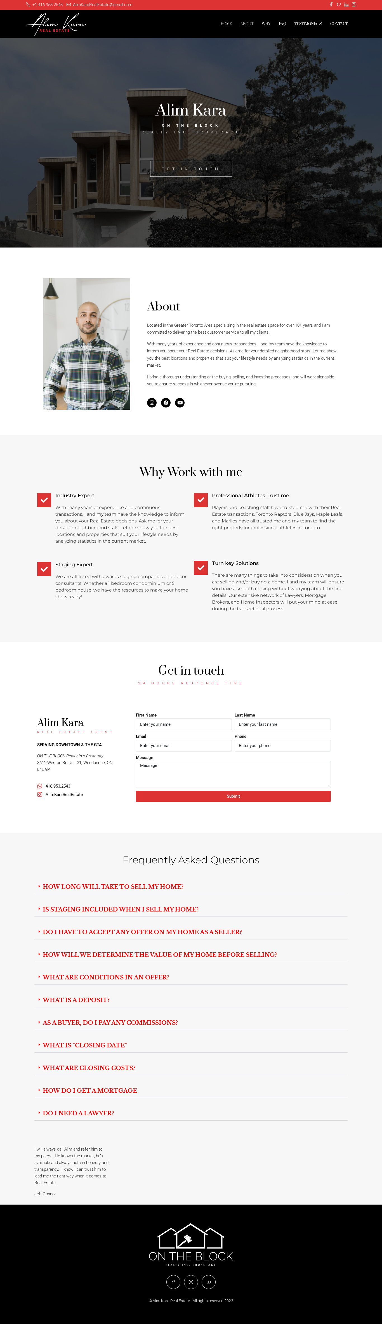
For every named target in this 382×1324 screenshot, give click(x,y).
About (246, 24)
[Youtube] (180, 402)
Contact (339, 24)
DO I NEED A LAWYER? (78, 1113)
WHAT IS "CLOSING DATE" (85, 1045)
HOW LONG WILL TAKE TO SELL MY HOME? (113, 887)
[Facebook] (166, 402)
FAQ (282, 24)
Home (226, 24)
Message (144, 757)
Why (266, 24)
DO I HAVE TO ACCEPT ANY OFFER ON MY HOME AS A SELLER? (142, 932)
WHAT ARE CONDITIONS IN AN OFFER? (106, 977)
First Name (146, 715)
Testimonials (308, 24)
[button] (191, 887)
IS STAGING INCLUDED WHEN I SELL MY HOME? (121, 909)
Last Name (245, 715)
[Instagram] (152, 402)
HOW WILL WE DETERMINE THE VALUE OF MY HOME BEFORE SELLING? (160, 954)
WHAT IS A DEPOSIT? (76, 1000)
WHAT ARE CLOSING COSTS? (89, 1068)
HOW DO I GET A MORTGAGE (90, 1090)
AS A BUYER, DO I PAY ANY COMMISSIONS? (110, 1022)
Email (141, 736)
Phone (240, 736)
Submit (233, 796)
